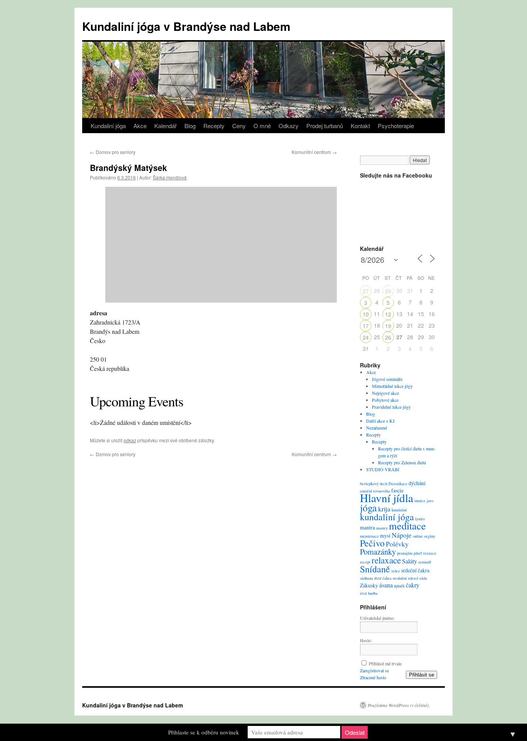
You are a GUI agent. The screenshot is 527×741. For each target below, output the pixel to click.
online (418, 536)
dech (383, 483)
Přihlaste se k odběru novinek (203, 732)
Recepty (214, 126)
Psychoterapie (396, 126)
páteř (418, 553)
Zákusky (369, 585)
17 (366, 326)
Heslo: (366, 640)
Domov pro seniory (112, 152)
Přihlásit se (421, 675)
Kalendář (165, 126)
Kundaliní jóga (108, 126)
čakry (412, 585)
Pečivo (372, 543)
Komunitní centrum (314, 152)
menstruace (369, 536)
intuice (420, 500)
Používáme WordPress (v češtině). (399, 705)
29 (388, 291)
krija (384, 508)
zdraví (413, 578)
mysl (385, 535)
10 (366, 314)
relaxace (386, 560)
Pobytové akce (385, 400)
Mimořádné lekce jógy (392, 386)
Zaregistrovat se (374, 670)
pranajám (404, 553)
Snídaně (375, 569)
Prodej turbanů (324, 126)
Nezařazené (376, 428)
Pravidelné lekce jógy (391, 407)
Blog (190, 126)
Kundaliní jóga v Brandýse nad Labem (186, 26)
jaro (430, 500)
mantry (382, 528)
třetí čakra (383, 578)
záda (423, 578)
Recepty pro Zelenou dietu (402, 462)
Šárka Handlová (170, 177)
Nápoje (402, 535)
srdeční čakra (415, 570)
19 (388, 326)
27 (366, 291)
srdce (395, 571)
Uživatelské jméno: (377, 618)
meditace (407, 525)
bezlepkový (369, 483)
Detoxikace (397, 483)
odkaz (129, 440)
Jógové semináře (387, 379)
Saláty (409, 561)
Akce (140, 126)
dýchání (417, 483)
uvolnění (400, 578)
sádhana (366, 578)
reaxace (429, 553)
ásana (386, 585)
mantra (367, 527)
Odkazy (289, 126)
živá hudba (369, 593)
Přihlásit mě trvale (385, 663)
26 (388, 337)
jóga (368, 507)
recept (365, 562)
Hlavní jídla (386, 497)
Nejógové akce (385, 393)
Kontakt (360, 126)
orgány (429, 536)
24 (366, 337)
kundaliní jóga (387, 517)
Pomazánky (378, 551)
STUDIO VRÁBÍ (382, 469)
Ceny (239, 126)
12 (388, 314)
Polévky (397, 543)
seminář (424, 562)
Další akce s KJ (380, 421)
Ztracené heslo (373, 677)
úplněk (399, 586)
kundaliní (399, 510)
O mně (262, 126)
